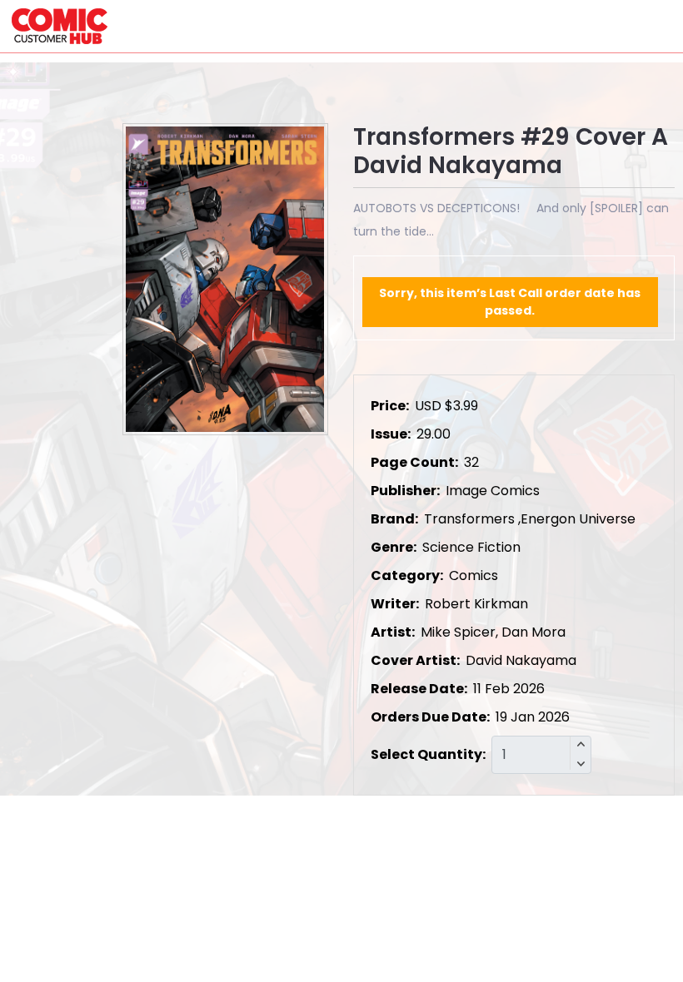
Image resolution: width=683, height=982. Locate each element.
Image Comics (493, 490)
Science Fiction (471, 547)
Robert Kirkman (476, 603)
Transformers (469, 518)
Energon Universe (578, 518)
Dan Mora (533, 632)
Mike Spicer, (459, 632)
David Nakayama (521, 660)
